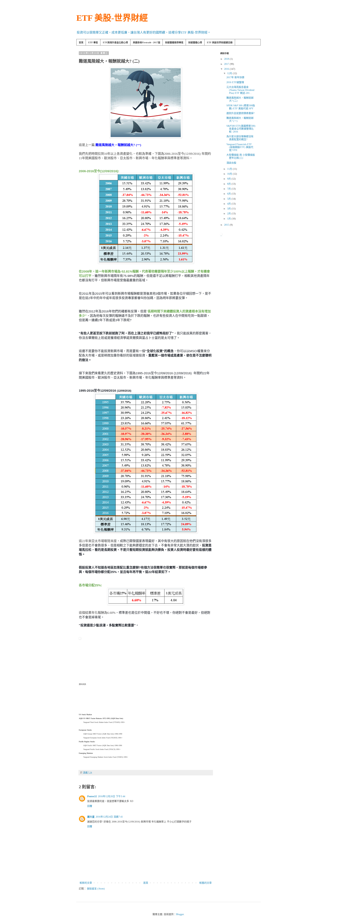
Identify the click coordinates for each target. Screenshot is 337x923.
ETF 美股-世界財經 (112, 17)
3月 (229, 208)
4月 (229, 203)
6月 (229, 193)
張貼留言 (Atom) (96, 888)
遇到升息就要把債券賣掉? (240, 113)
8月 (229, 184)
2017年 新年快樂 (235, 77)
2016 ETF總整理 (235, 82)
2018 (227, 59)
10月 (230, 174)
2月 (229, 213)
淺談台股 (231, 162)
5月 (229, 198)
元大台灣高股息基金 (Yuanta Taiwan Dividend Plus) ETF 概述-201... (240, 90)
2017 (227, 64)
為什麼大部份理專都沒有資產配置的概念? (239, 138)
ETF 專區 (93, 42)
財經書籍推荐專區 (174, 42)
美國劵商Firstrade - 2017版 (146, 42)
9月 (229, 178)
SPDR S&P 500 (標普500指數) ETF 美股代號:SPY (240, 107)
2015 (227, 225)
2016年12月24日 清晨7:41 (109, 816)
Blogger (180, 914)
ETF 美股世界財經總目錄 (220, 42)
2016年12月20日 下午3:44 (111, 796)
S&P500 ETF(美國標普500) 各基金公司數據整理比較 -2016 (240, 129)
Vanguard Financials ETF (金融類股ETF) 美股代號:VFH (239, 147)
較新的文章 (86, 883)
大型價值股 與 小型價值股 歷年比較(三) (240, 156)
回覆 (89, 806)
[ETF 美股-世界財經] (80, 638)
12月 (230, 73)
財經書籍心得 (195, 42)
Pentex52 (92, 796)
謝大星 (91, 816)
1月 (229, 218)
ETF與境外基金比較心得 (115, 42)
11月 (230, 169)
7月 (229, 188)
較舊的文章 (205, 883)
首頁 (81, 42)
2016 (227, 69)
